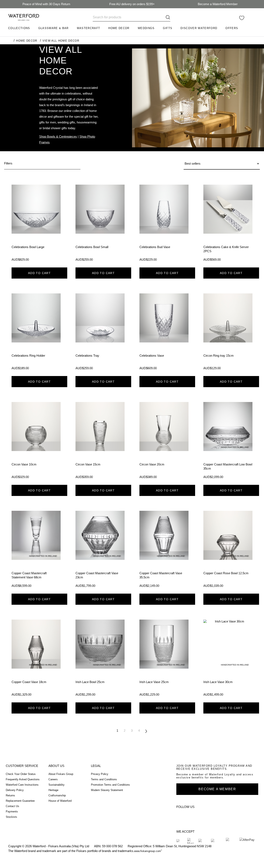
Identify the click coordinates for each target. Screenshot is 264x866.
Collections (19, 28)
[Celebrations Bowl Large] (36, 224)
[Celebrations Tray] (100, 333)
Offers (231, 28)
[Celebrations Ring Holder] (36, 333)
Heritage (53, 790)
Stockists (11, 816)
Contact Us (12, 806)
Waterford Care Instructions (22, 784)
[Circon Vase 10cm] (36, 442)
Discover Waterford (198, 28)
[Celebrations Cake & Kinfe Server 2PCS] (227, 224)
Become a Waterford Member (218, 4)
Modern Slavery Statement (107, 790)
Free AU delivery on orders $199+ (132, 4)
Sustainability (56, 784)
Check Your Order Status (21, 774)
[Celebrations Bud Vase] (164, 224)
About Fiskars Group (60, 774)
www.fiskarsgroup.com (147, 851)
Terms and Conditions (104, 779)
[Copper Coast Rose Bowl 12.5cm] (227, 550)
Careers (53, 779)
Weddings (146, 28)
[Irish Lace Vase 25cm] (164, 659)
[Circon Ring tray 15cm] (227, 333)
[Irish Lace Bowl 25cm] (100, 659)
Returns (10, 795)
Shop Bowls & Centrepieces (58, 136)
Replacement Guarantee (20, 800)
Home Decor (118, 28)
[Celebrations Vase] (164, 333)
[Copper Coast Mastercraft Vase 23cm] (100, 550)
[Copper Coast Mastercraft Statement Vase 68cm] (36, 550)
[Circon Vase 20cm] (164, 442)
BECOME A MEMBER (217, 789)
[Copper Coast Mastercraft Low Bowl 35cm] (227, 442)
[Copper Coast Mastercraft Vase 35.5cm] (164, 550)
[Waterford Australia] (181, 816)
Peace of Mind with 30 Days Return (46, 4)
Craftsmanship (57, 795)
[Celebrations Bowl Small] (100, 224)
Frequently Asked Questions (23, 779)
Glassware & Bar (53, 28)
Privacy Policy (99, 774)
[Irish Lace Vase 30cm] (227, 659)
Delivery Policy (15, 790)
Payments (12, 811)
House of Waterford (60, 800)
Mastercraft (88, 28)
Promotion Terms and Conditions (110, 784)
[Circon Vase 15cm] (100, 442)
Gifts (167, 28)
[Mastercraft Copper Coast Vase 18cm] (36, 659)
